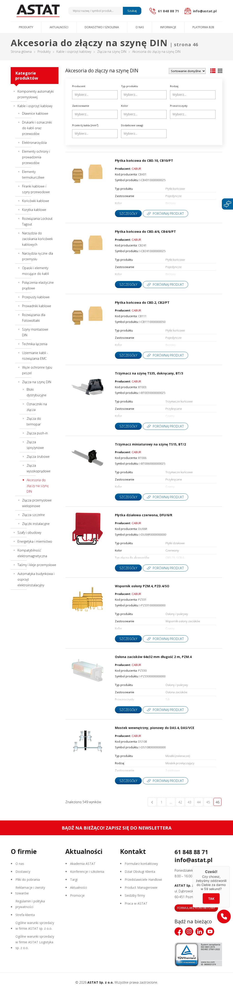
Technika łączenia (34, 344)
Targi (74, 879)
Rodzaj (174, 86)
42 (180, 802)
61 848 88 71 (191, 852)
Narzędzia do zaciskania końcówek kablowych (37, 239)
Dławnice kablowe (35, 113)
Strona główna (21, 51)
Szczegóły (128, 213)
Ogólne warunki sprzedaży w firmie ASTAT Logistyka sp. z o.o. (34, 942)
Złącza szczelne (33, 515)
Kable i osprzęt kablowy (73, 51)
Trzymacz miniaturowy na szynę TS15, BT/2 (150, 444)
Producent (78, 86)
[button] (224, 916)
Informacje (168, 27)
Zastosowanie (80, 105)
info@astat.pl (194, 860)
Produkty (26, 27)
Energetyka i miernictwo (35, 541)
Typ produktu (129, 86)
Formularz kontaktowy (141, 863)
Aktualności (59, 27)
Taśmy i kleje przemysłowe (37, 565)
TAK (211, 899)
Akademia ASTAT (83, 863)
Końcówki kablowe (35, 201)
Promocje (77, 895)
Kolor (124, 105)
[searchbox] (95, 95)
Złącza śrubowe (38, 456)
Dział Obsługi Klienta (140, 871)
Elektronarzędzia (34, 142)
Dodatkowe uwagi (132, 125)
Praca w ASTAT (136, 903)
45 (208, 802)
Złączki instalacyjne (36, 523)
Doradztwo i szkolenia (102, 27)
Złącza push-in (37, 433)
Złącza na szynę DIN (111, 51)
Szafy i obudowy (29, 532)
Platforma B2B (203, 27)
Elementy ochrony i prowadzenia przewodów (36, 157)
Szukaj (132, 11)
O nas (140, 27)
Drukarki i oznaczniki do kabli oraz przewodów (37, 128)
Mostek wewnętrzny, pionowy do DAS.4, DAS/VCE (154, 728)
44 (199, 802)
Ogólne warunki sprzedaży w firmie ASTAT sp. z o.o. (34, 926)
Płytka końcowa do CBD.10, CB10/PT (144, 160)
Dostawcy (22, 871)
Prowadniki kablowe (36, 306)
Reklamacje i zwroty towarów (30, 890)
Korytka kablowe (34, 210)
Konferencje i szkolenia (87, 871)
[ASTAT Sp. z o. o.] (38, 11)
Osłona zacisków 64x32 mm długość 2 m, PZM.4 (153, 657)
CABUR (136, 169)
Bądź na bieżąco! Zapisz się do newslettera (117, 828)
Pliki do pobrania (27, 879)
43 (189, 802)
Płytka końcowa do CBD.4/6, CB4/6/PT (145, 231)
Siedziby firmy (135, 895)
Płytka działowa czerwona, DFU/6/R (143, 515)
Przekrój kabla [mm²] (85, 125)
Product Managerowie (141, 887)
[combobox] (95, 94)
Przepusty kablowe (36, 297)
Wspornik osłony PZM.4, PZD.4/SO (142, 586)
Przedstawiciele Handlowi (143, 879)
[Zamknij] (230, 866)
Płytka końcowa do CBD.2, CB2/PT (142, 302)
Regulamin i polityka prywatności (30, 904)
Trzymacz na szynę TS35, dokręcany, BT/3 (149, 373)
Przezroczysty (178, 105)
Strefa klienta (25, 915)
